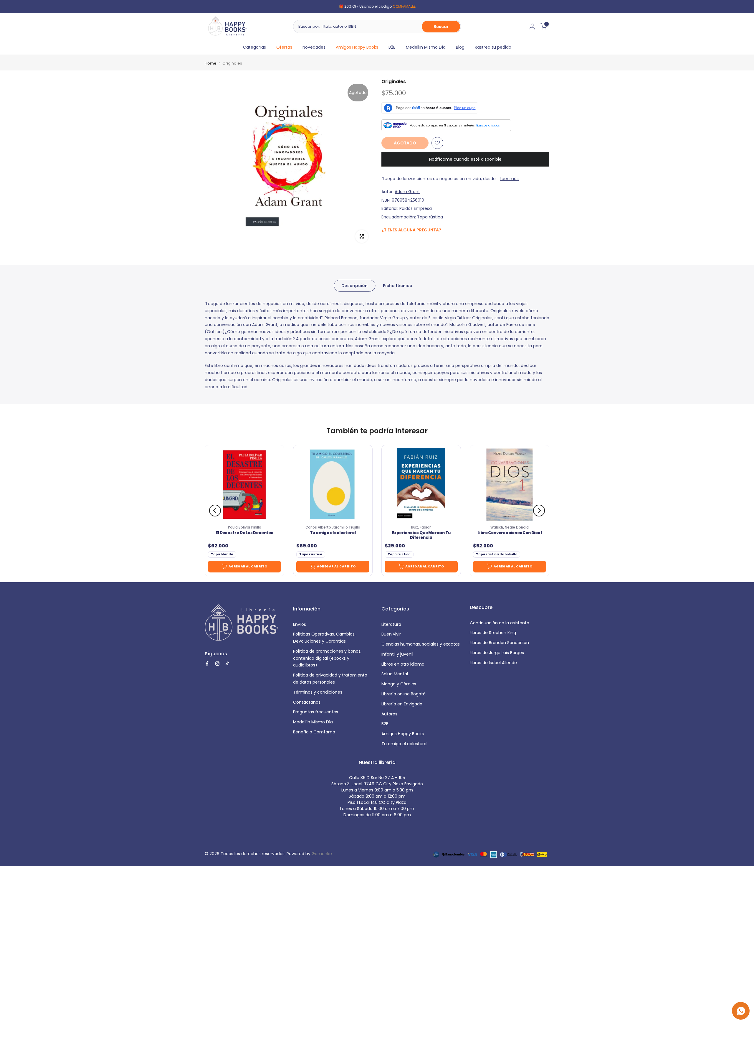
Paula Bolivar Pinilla (244, 527)
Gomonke (322, 854)
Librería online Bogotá (403, 694)
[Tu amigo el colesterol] (332, 484)
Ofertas (284, 47)
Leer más (509, 178)
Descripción (354, 286)
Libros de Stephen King (493, 633)
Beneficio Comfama (314, 732)
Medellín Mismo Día (426, 47)
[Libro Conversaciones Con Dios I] (509, 484)
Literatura (391, 624)
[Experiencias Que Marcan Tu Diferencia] (421, 484)
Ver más (406, 6)
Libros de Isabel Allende (493, 663)
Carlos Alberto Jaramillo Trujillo (332, 527)
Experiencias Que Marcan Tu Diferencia (421, 535)
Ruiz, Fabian (421, 527)
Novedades (313, 47)
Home (210, 63)
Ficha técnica (397, 286)
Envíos (299, 624)
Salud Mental (394, 674)
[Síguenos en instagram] (396, 242)
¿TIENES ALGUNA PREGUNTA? (411, 230)
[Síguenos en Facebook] (384, 243)
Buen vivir (391, 634)
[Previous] (215, 510)
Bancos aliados (488, 125)
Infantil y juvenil (397, 654)
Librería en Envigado (401, 704)
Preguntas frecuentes (315, 712)
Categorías (254, 47)
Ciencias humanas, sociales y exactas (420, 644)
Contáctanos (306, 702)
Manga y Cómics (398, 684)
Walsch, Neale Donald (509, 527)
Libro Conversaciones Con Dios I (509, 533)
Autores (389, 714)
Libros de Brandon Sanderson (499, 643)
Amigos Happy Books (357, 47)
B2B (392, 47)
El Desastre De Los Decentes (244, 533)
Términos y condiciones (317, 692)
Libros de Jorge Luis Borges (497, 653)
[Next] (539, 510)
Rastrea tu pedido (493, 47)
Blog (460, 47)
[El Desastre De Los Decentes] (244, 484)
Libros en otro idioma (402, 664)
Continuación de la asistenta (499, 623)
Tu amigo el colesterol (333, 533)
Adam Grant (407, 192)
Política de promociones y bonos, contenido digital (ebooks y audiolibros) (327, 658)
